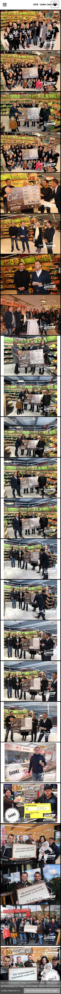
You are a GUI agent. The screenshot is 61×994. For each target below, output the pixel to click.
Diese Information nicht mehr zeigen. (42, 991)
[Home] (19, 5)
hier (18, 991)
